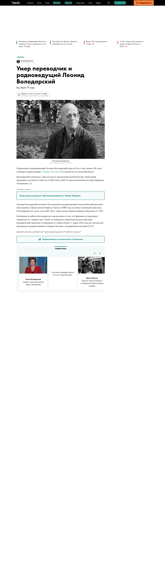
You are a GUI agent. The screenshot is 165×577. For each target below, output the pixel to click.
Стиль (90, 2)
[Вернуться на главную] (15, 2)
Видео (98, 2)
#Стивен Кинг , (39, 232)
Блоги (39, 2)
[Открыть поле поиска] (108, 2)
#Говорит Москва (73, 232)
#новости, (20, 232)
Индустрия (80, 2)
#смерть (28, 232)
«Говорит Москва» (50, 171)
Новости (30, 2)
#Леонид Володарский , (55, 232)
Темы (47, 2)
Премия (68, 2)
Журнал (57, 2)
